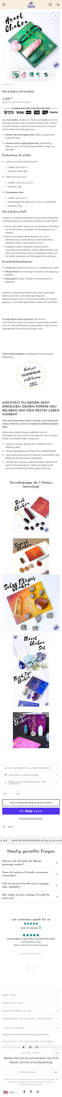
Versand (5, 102)
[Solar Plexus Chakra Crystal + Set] (31, 633)
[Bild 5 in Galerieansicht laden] (46, 74)
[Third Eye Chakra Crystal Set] (31, 709)
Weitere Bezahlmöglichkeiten (31, 818)
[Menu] (4, 4)
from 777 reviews (29, 927)
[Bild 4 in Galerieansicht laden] (38, 74)
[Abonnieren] (58, 1028)
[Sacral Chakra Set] (31, 556)
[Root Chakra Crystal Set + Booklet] (31, 535)
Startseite (7, 84)
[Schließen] (57, 1053)
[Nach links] (7, 75)
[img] (31, 924)
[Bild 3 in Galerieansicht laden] (31, 74)
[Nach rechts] (54, 75)
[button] (50, 4)
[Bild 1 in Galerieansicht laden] (16, 74)
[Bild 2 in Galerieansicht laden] (23, 74)
